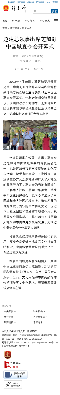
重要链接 (8, 322)
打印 (40, 68)
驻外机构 (38, 311)
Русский (40, 2)
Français (21, 2)
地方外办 (8, 316)
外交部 (16, 20)
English (11, 2)
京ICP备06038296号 (43, 342)
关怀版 (55, 2)
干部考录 (38, 322)
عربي (48, 2)
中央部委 (8, 311)
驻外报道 (14, 28)
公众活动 (26, 28)
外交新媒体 (39, 316)
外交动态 (44, 20)
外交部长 (29, 20)
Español (30, 2)
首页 (5, 20)
